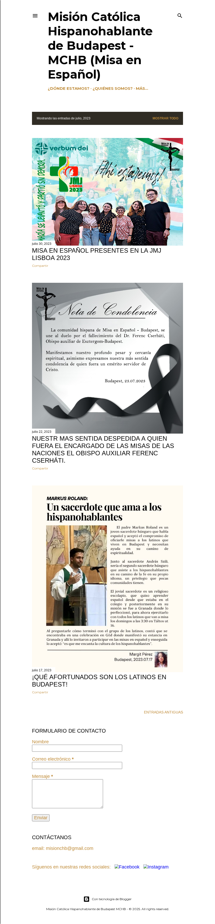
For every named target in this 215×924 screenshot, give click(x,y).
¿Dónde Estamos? (68, 88)
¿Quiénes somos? (113, 88)
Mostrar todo (165, 118)
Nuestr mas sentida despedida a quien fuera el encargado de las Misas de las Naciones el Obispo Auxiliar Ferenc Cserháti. (103, 449)
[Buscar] (180, 14)
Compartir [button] (40, 266)
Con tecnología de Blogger (112, 899)
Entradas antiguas (163, 712)
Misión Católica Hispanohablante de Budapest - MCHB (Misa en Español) (100, 45)
